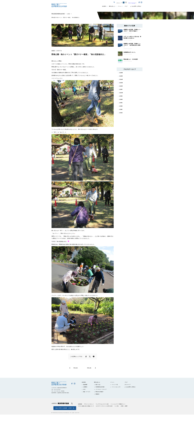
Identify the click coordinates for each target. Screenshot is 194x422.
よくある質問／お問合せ (135, 6)
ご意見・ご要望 (123, 406)
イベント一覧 (115, 384)
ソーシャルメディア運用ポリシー (118, 404)
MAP (84, 389)
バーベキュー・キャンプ (101, 389)
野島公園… (76, 368)
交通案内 (85, 386)
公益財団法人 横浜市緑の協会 (60, 403)
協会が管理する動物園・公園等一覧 (64, 408)
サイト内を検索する (114, 2)
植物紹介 (98, 394)
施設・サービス (86, 391)
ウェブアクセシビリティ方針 (102, 404)
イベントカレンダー (116, 386)
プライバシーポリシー (89, 404)
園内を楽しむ (112, 6)
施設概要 (85, 384)
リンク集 (116, 406)
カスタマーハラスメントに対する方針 (104, 406)
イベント (120, 6)
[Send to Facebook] (86, 356)
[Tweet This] (89, 356)
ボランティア (127, 384)
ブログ (126, 6)
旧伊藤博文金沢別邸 (100, 386)
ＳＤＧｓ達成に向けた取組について (86, 406)
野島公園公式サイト (59, 5)
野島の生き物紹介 (99, 391)
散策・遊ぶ (98, 384)
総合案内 (104, 6)
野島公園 (60, 383)
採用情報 (80, 404)
